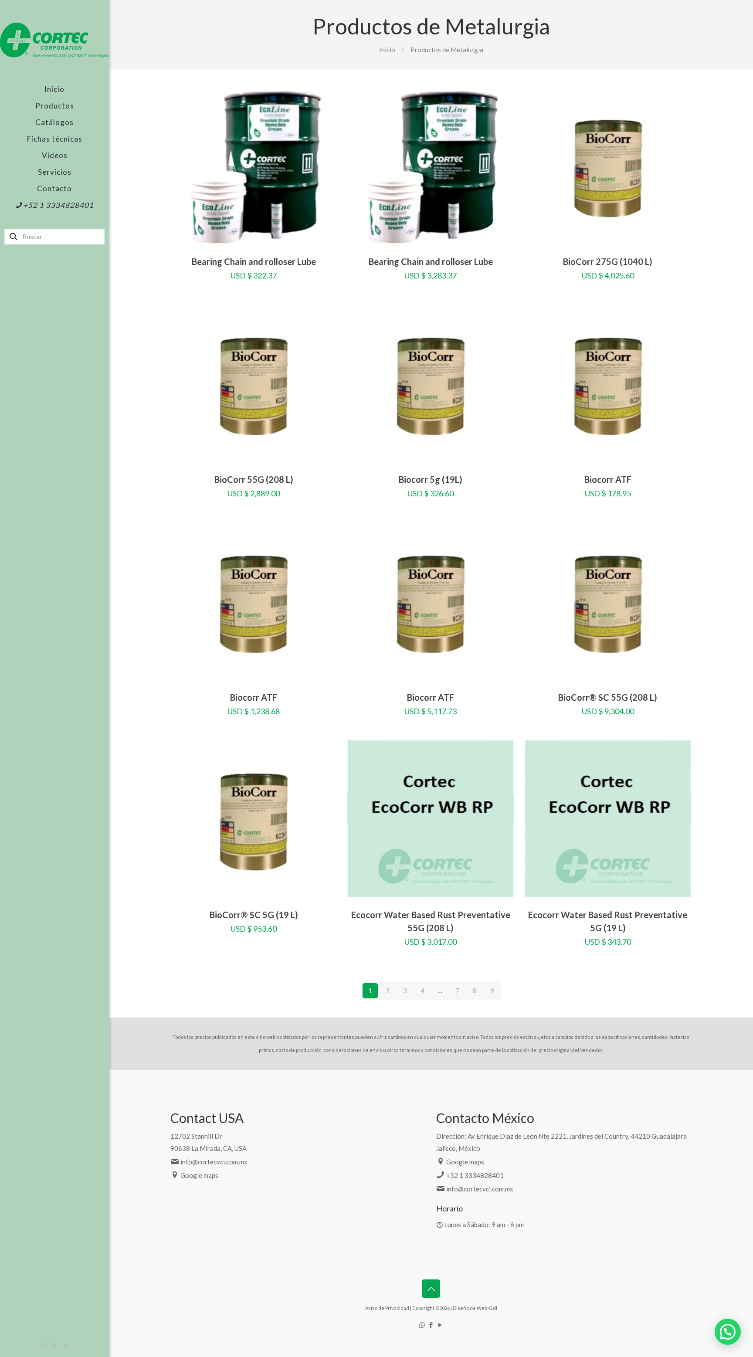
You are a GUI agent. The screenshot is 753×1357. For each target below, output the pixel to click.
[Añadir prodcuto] (324, 94)
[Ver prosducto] (324, 113)
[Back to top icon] (431, 1288)
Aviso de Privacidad (387, 1308)
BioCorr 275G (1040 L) (607, 261)
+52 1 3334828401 (475, 1175)
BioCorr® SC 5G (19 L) (254, 914)
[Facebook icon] (54, 1345)
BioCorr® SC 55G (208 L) (607, 697)
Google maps (199, 1175)
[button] (728, 1332)
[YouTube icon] (65, 1345)
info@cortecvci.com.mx (214, 1162)
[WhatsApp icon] (44, 1345)
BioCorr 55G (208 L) (253, 479)
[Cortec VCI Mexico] (54, 41)
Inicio (387, 50)
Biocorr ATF (607, 479)
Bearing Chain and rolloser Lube (254, 261)
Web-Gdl (487, 1308)
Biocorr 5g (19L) (430, 479)
